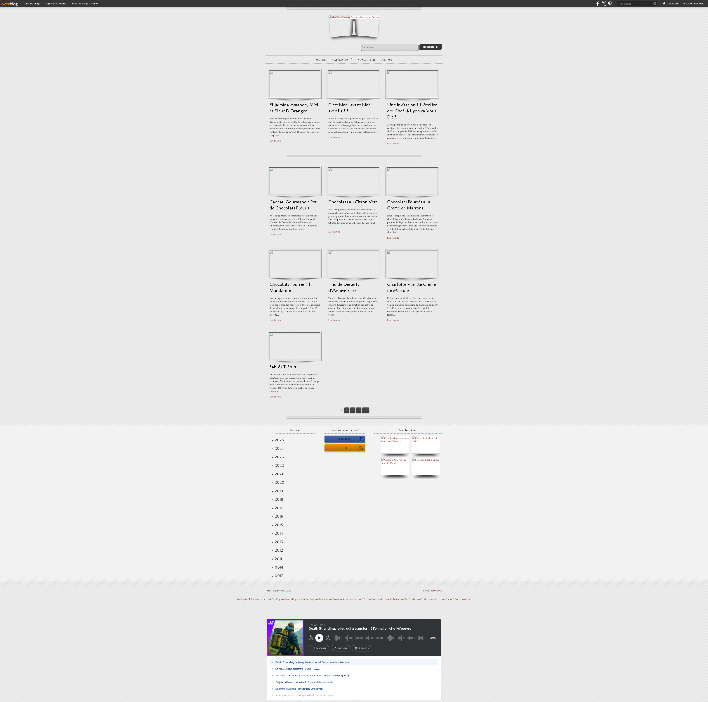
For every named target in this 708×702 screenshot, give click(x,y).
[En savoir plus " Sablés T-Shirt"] (294, 358)
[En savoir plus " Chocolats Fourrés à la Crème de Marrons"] (412, 193)
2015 (279, 525)
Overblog (438, 590)
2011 (278, 559)
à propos (364, 648)
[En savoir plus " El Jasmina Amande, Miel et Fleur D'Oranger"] (294, 96)
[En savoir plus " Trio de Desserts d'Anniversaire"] (353, 276)
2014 (279, 533)
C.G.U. (365, 599)
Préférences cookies (461, 599)
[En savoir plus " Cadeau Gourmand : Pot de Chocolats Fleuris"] (294, 193)
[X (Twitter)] (603, 3)
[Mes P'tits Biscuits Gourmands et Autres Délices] (354, 17)
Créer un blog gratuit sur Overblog (299, 599)
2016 (279, 516)
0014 (279, 567)
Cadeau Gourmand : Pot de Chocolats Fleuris (293, 205)
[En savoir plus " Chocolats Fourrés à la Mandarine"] (294, 276)
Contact (387, 59)
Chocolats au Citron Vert (352, 202)
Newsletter (366, 59)
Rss (345, 447)
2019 (279, 491)
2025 (279, 440)
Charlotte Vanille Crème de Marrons (411, 287)
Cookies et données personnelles (434, 599)
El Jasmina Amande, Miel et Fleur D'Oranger (294, 108)
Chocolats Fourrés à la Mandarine (291, 287)
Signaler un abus (350, 599)
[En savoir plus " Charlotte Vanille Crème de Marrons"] (412, 276)
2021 (279, 474)
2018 (279, 499)
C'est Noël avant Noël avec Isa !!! (350, 108)
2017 (279, 508)
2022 (279, 465)
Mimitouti (255, 599)
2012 (279, 550)
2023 (279, 457)
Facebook (344, 439)
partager (343, 648)
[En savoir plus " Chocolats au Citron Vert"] (353, 193)
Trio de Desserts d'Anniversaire (343, 287)
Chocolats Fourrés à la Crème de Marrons (408, 205)
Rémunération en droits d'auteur (386, 599)
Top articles (323, 599)
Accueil (321, 59)
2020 (279, 482)
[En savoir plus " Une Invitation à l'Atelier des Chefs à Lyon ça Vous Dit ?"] (412, 96)
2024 (279, 448)
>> (365, 410)
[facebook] (597, 3)
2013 (279, 542)
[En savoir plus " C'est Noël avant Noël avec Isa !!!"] (353, 96)
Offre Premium (410, 599)
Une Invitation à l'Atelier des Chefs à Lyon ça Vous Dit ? (412, 111)
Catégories (339, 60)
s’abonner (321, 648)
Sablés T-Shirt (283, 367)
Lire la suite (275, 140)
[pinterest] (610, 3)
